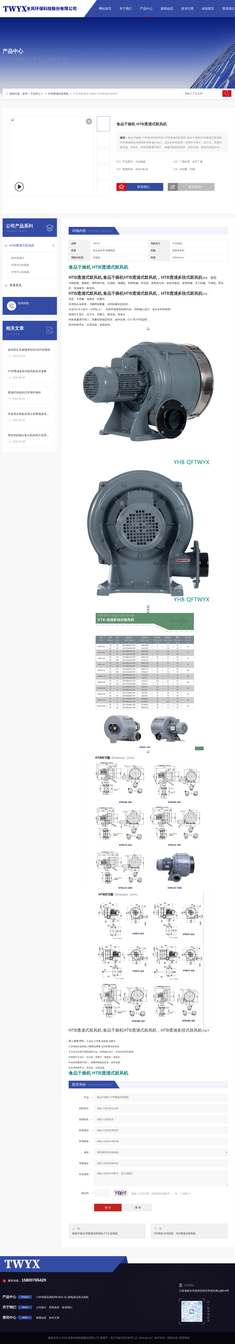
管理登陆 (184, 1337)
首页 (25, 93)
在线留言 (208, 8)
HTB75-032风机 (20, 264)
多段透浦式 (17, 257)
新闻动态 (167, 8)
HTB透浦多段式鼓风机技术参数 (27, 371)
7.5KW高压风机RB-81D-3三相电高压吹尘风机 (62, 1297)
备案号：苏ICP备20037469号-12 (118, 1337)
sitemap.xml (145, 1337)
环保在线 (172, 1337)
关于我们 (125, 8)
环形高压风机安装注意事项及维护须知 (31, 413)
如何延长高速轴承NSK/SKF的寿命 (29, 349)
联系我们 (228, 8)
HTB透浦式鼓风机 (58, 93)
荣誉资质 (54, 1307)
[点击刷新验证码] (121, 1193)
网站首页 (105, 8)
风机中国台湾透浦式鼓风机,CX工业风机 (95, 1233)
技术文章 (187, 8)
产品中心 (146, 8)
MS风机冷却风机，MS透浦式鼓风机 (175, 1233)
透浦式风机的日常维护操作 (24, 392)
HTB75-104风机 (20, 272)
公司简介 (41, 1307)
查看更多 (15, 285)
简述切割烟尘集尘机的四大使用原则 (30, 435)
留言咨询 (195, 187)
